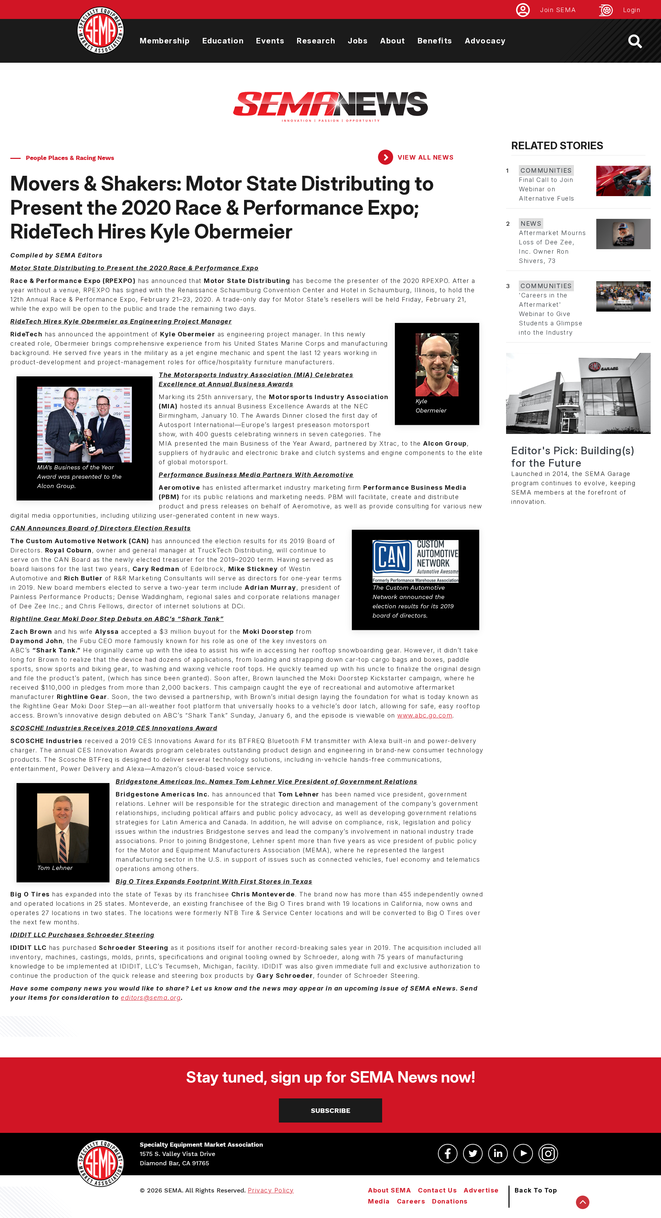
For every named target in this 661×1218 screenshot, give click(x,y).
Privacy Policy (271, 1190)
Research (316, 40)
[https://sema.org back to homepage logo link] (641, 41)
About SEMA (389, 1190)
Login (632, 9)
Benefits (435, 40)
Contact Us (437, 1190)
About (392, 40)
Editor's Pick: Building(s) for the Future (572, 456)
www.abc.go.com (424, 715)
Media (379, 1201)
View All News (425, 157)
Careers (411, 1201)
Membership (165, 40)
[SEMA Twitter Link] (473, 1153)
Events (270, 40)
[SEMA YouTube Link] (523, 1153)
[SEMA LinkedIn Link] (498, 1153)
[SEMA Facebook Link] (448, 1153)
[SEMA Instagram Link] (548, 1153)
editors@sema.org (151, 997)
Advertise (481, 1190)
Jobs (358, 40)
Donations (450, 1201)
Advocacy (485, 40)
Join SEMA (558, 9)
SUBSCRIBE (330, 1110)
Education (223, 40)
